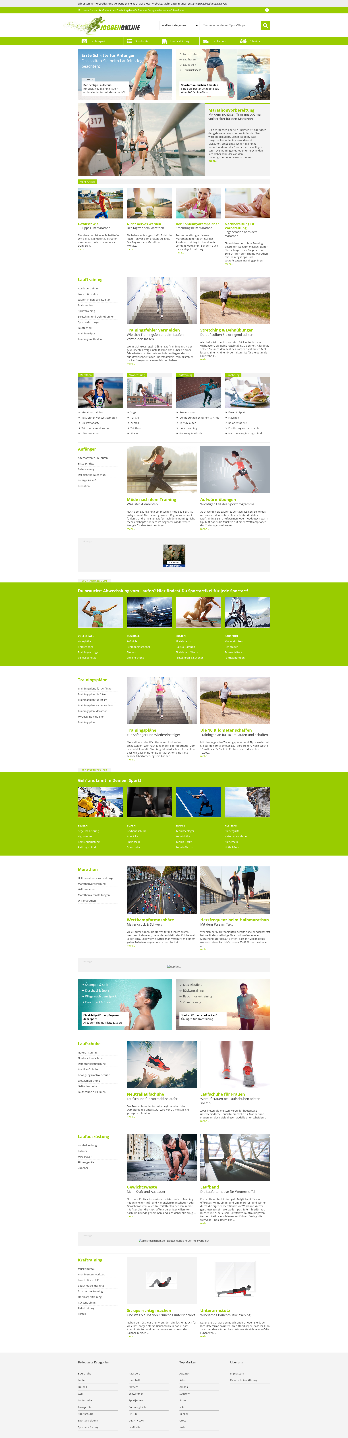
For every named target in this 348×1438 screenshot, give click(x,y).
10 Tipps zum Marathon (94, 228)
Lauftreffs (134, 1427)
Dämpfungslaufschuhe (92, 1063)
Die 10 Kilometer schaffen (226, 730)
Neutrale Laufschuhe (90, 1058)
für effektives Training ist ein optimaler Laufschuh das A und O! (104, 88)
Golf (80, 1393)
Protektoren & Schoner (189, 657)
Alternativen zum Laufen (93, 458)
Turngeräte (85, 1407)
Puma (182, 1400)
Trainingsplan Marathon (92, 711)
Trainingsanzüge (88, 652)
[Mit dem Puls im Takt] (235, 890)
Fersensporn (187, 412)
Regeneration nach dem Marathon (241, 234)
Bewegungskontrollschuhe (94, 1075)
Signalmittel (85, 836)
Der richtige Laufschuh (92, 474)
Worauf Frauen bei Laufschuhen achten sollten (230, 1101)
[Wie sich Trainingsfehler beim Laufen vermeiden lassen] (162, 301)
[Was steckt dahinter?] (162, 470)
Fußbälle (132, 641)
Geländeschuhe (87, 1086)
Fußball (133, 636)
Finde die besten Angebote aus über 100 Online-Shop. (200, 88)
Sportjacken (136, 1400)
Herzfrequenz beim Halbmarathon (234, 919)
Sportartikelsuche (94, 580)
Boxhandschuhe (136, 831)
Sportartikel (142, 41)
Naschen (233, 417)
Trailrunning (85, 305)
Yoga (133, 412)
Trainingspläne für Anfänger (95, 688)
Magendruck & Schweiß (145, 924)
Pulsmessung (86, 469)
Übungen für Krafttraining (198, 1017)
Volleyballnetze (87, 657)
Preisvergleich (137, 1407)
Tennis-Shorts (184, 847)
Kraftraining (90, 1260)
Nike (182, 1407)
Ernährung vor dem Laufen (244, 428)
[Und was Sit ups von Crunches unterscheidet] (162, 1281)
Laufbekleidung (179, 41)
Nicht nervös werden (144, 224)
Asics (182, 1380)
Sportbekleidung (88, 1420)
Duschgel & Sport (97, 991)
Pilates (134, 433)
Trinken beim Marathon (96, 428)
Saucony (184, 1393)
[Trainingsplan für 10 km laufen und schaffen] (235, 701)
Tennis (180, 825)
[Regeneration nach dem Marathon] (247, 203)
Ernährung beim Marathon (194, 228)
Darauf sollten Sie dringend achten (226, 334)
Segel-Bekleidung (88, 831)
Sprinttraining (86, 311)
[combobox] (180, 25)
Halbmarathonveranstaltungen (96, 878)
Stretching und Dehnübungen (96, 316)
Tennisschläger (185, 831)
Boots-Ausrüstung (89, 842)
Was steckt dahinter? (142, 504)
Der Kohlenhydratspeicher (197, 224)
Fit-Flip (133, 1414)
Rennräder (231, 647)
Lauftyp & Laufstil (88, 480)
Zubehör (83, 1168)
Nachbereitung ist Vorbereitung (239, 226)
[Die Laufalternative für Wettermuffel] (235, 1158)
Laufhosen (189, 59)
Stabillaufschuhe (88, 1069)
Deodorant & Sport (98, 1002)
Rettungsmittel (87, 847)
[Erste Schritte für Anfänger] (125, 74)
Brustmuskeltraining (90, 1291)
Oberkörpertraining (90, 1297)
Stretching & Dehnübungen (227, 329)
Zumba (134, 423)
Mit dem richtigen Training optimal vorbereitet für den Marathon (235, 116)
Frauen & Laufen (88, 294)
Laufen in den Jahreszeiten (94, 299)
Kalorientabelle (237, 423)
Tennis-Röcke (184, 842)
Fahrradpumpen (235, 657)
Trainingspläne (92, 679)
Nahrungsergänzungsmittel (245, 433)
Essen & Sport (236, 412)
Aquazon (184, 1373)
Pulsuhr (82, 1151)
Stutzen (131, 652)
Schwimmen (136, 1393)
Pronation (84, 486)
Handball (134, 1380)
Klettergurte (232, 831)
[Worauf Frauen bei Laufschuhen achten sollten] (235, 1065)
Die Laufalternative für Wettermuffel (227, 1191)
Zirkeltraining (192, 1002)
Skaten (181, 636)
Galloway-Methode (190, 433)
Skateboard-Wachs (187, 652)
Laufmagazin (98, 41)
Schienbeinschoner (138, 647)
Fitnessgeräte (86, 1162)
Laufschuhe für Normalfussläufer (152, 1099)
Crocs (182, 1420)
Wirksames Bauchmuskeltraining (225, 1315)
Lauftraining (90, 279)
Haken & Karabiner (236, 836)
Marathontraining (92, 412)
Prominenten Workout (91, 1274)
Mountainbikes (234, 641)
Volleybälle (84, 641)
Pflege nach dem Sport (100, 996)
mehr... (212, 161)
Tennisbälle (183, 836)
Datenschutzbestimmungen (206, 3)
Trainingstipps (87, 333)
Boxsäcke (132, 836)
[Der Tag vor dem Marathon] (149, 203)
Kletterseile (232, 842)
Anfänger (87, 449)
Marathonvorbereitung (231, 110)
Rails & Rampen (185, 647)
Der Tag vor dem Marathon (145, 228)
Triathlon (136, 428)
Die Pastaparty (90, 423)
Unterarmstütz (215, 1310)
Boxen (131, 825)
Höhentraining (188, 428)
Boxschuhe (133, 847)
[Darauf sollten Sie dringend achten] (235, 301)
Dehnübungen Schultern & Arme (199, 417)
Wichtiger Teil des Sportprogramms (227, 504)
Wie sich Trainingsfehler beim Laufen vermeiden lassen (155, 336)
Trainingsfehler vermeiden (153, 329)
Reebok (183, 1414)
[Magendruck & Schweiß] (162, 890)
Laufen (82, 1380)
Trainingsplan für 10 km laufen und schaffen (234, 735)
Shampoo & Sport (97, 985)
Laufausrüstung (93, 1136)
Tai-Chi (134, 417)
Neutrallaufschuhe (145, 1094)
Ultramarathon (91, 433)
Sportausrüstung (88, 1427)
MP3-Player (85, 1156)
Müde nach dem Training (151, 499)
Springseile (133, 842)
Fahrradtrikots (233, 652)
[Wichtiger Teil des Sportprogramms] (235, 470)
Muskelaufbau (192, 985)
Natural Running (88, 1052)
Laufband (209, 1186)
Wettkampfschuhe (89, 1080)
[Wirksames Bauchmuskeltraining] (235, 1281)
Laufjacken (189, 64)
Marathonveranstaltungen (94, 895)
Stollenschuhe (135, 657)
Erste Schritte (86, 463)
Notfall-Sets (232, 847)
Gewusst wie (88, 224)
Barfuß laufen (187, 423)
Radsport (231, 636)
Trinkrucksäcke (192, 70)
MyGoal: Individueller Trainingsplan (91, 719)
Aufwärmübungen (218, 499)
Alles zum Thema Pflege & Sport (102, 1019)
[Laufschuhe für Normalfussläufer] (162, 1065)
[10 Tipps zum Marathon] (100, 203)
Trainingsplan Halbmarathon (95, 705)
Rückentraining (193, 991)
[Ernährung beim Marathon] (198, 203)
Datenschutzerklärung (243, 1380)
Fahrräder (256, 41)
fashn (182, 1427)
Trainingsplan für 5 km (92, 694)
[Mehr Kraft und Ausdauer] (162, 1158)
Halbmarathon (87, 889)
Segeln (83, 825)
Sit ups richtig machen (149, 1310)
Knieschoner (85, 647)
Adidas (183, 1387)
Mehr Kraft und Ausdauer (146, 1191)
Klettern (231, 825)
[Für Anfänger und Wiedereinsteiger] (162, 701)
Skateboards (183, 641)
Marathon (88, 869)
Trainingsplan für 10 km (92, 699)
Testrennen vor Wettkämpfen (99, 417)
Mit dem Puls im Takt (216, 924)
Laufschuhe (220, 41)
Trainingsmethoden (90, 339)
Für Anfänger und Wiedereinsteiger (153, 735)
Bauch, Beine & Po (89, 1280)
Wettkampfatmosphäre (150, 919)
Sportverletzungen (89, 322)
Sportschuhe (85, 1414)
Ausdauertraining (88, 288)
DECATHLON (136, 1420)
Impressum (237, 1373)
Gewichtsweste (142, 1186)
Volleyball (86, 636)
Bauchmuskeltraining (197, 996)
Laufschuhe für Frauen (92, 1092)
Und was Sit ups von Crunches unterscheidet (161, 1315)
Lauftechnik (85, 328)
